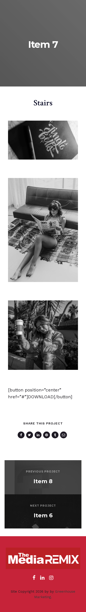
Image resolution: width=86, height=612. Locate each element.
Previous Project (43, 471)
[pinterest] (47, 435)
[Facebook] (34, 579)
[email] (64, 435)
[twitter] (30, 435)
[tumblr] (56, 435)
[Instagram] (51, 579)
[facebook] (22, 435)
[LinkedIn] (42, 579)
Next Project (43, 505)
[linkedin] (39, 435)
